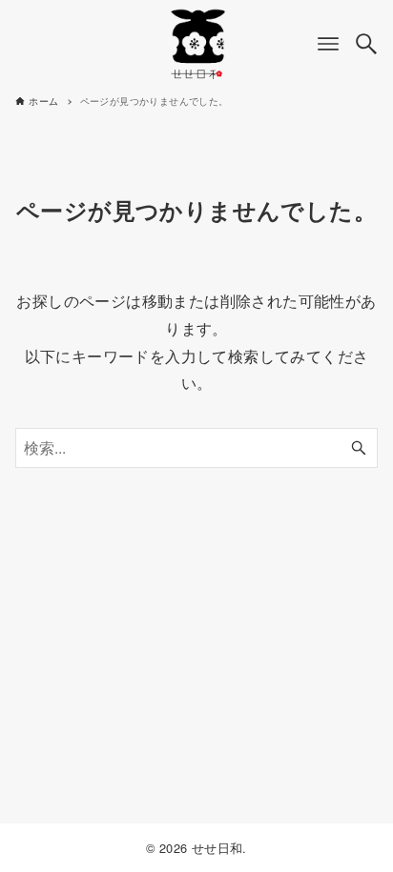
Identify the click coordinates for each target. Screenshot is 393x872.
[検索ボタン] (366, 44)
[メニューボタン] (328, 44)
